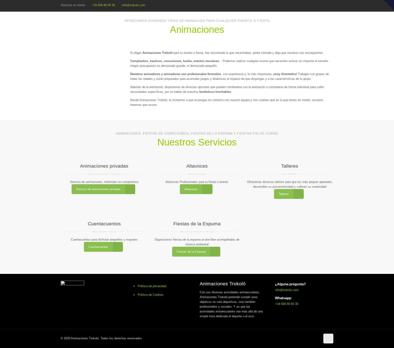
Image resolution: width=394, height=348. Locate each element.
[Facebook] (329, 5)
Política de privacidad (152, 286)
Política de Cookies (150, 294)
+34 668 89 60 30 (103, 5)
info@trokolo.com (133, 5)
